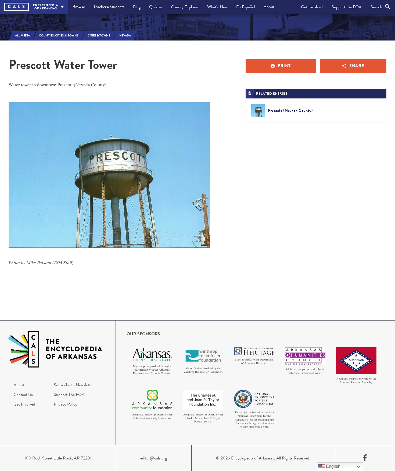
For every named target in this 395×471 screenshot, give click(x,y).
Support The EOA (69, 394)
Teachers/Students (109, 6)
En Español (245, 7)
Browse (79, 6)
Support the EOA (347, 7)
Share (356, 65)
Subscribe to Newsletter (74, 385)
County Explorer (185, 7)
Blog (137, 7)
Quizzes (155, 7)
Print (284, 65)
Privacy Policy (65, 404)
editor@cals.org (153, 458)
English (332, 466)
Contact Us (23, 394)
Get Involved (312, 7)
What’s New (217, 7)
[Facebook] (365, 458)
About (269, 6)
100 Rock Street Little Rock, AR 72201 (57, 458)
